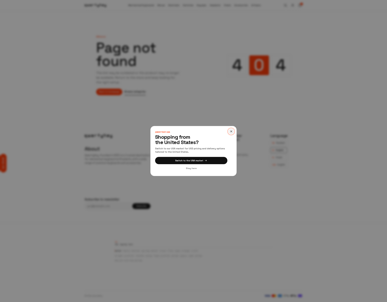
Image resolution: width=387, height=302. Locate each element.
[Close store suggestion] (231, 131)
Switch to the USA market (189, 160)
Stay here (191, 168)
